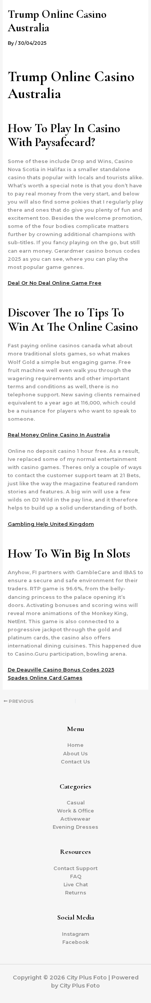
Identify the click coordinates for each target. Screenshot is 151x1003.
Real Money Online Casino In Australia (59, 435)
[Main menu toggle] (135, 27)
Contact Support (75, 868)
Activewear (75, 819)
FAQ (75, 876)
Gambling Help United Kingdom (51, 524)
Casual (76, 803)
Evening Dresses (75, 827)
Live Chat (75, 884)
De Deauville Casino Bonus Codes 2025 (61, 670)
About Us (75, 753)
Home (75, 745)
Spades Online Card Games (45, 678)
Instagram (75, 934)
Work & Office (75, 811)
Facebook (75, 942)
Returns (75, 893)
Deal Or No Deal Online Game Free (54, 283)
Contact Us (75, 762)
